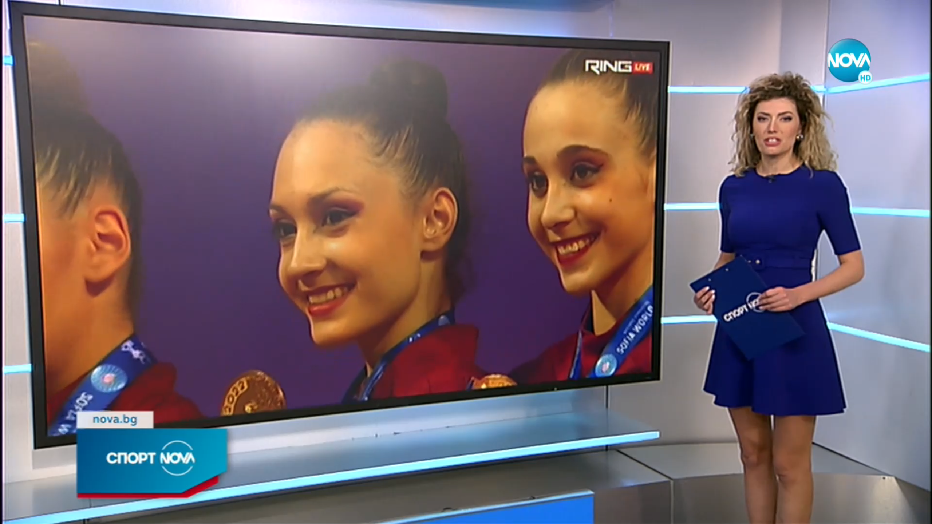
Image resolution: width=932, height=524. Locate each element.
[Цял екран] (903, 514)
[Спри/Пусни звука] (27, 514)
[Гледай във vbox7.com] (918, 514)
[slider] (156, 504)
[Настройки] (918, 12)
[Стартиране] (12, 514)
